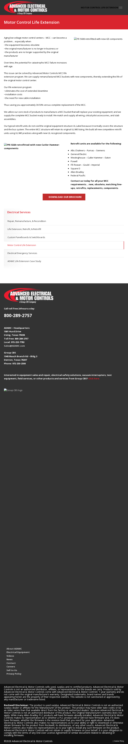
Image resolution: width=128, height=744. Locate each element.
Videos (10, 655)
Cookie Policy (119, 741)
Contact (11, 663)
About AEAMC (14, 648)
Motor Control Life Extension (22, 245)
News (9, 659)
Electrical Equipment (18, 652)
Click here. (94, 378)
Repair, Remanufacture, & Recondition (27, 221)
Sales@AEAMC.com (14, 345)
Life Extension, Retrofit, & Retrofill (24, 229)
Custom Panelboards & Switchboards (26, 237)
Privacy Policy (13, 673)
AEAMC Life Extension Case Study (24, 261)
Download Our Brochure (65, 197)
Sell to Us (11, 670)
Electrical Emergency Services (22, 253)
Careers (10, 666)
